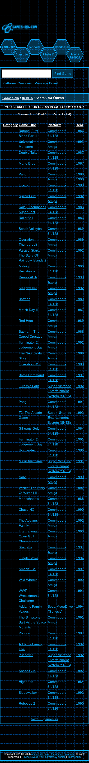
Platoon (24, 633)
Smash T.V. (27, 569)
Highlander (27, 450)
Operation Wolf (30, 364)
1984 (80, 428)
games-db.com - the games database (53, 754)
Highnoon (26, 682)
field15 (27, 98)
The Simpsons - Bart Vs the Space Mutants (32, 622)
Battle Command (31, 375)
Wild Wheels (28, 580)
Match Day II (28, 310)
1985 (80, 207)
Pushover (26, 655)
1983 (80, 218)
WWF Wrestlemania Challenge (29, 595)
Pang (23, 174)
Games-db (10, 98)
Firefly (23, 185)
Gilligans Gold (29, 428)
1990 (80, 266)
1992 (80, 142)
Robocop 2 (27, 703)
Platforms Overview (17, 83)
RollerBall (26, 218)
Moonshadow (29, 499)
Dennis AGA (28, 277)
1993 (80, 277)
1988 (80, 185)
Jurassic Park (29, 386)
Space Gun (27, 196)
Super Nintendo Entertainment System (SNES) (59, 391)
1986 (80, 131)
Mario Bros (27, 163)
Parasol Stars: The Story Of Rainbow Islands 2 (32, 255)
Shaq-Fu (25, 547)
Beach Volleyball (31, 229)
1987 (80, 152)
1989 (80, 229)
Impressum (74, 756)
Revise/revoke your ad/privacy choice (44, 756)
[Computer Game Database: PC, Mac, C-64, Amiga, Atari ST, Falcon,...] (8, 42)
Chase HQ (26, 509)
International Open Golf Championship (29, 536)
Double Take (28, 152)
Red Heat (26, 321)
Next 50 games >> (44, 719)
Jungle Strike (28, 558)
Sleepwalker (28, 288)
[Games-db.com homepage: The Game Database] (18, 37)
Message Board (46, 83)
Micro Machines (30, 461)
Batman (24, 299)
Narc (22, 477)
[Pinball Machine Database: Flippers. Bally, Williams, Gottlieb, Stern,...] (48, 42)
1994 (80, 547)
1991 (80, 342)
